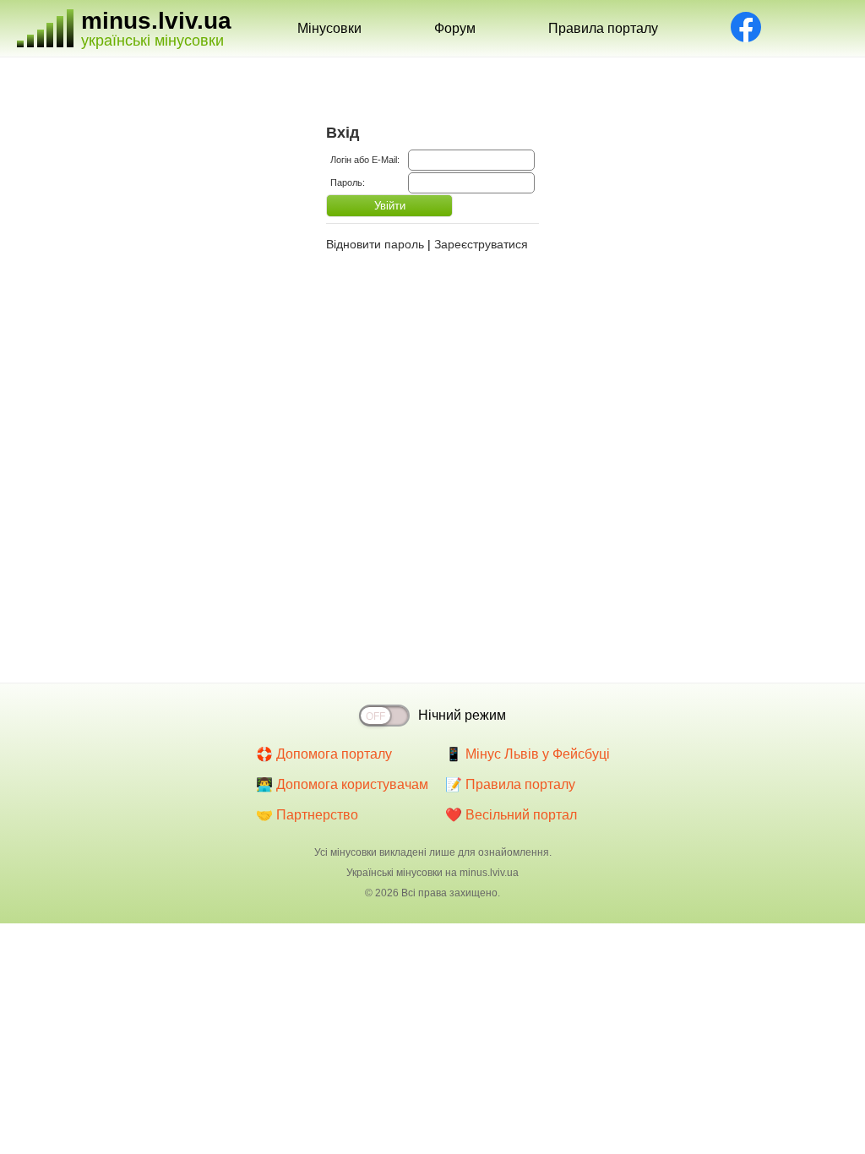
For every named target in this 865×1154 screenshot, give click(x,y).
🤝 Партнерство (307, 815)
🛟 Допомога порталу (324, 754)
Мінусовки (329, 28)
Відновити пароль (375, 244)
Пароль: (347, 182)
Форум (455, 28)
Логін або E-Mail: (365, 160)
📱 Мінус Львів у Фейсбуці (527, 754)
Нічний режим (462, 715)
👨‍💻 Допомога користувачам (342, 784)
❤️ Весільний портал (511, 815)
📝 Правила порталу (510, 784)
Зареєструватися (481, 244)
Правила (603, 28)
